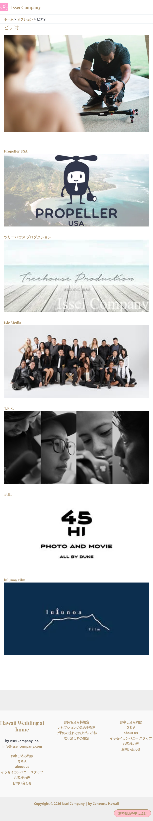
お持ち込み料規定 (76, 722)
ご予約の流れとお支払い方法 (76, 733)
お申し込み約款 (22, 756)
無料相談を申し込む (132, 813)
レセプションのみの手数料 (76, 727)
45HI (8, 494)
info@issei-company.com (22, 746)
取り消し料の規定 (76, 738)
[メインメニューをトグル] (148, 7)
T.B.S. (9, 408)
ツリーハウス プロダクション (27, 236)
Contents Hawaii (106, 803)
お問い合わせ (22, 783)
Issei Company (26, 7)
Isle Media (12, 322)
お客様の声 (22, 777)
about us (22, 766)
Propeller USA (15, 151)
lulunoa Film (14, 580)
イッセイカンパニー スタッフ (22, 772)
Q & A (22, 761)
